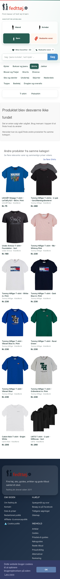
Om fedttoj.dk (10, 502)
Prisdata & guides (40, 537)
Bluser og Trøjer (11, 72)
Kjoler (6, 66)
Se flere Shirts (49, 159)
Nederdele (49, 77)
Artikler (35, 529)
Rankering (36, 558)
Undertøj (25, 77)
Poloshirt (35, 93)
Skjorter (36, 77)
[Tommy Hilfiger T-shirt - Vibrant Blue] (15, 370)
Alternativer (37, 554)
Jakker (44, 66)
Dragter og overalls (33, 83)
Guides (35, 533)
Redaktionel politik (12, 515)
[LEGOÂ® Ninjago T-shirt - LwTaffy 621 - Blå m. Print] (15, 179)
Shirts (34, 66)
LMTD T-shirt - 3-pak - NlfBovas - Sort (40, 438)
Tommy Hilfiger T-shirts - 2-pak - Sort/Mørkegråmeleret (44, 199)
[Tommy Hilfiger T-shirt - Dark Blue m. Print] (44, 274)
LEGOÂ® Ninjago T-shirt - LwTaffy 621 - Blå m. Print (13, 199)
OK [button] (46, 570)
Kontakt (7, 507)
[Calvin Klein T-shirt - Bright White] (15, 417)
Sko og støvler (10, 77)
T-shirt (23, 93)
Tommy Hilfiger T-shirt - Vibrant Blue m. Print (12, 342)
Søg (52, 56)
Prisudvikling (38, 550)
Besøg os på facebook (42, 507)
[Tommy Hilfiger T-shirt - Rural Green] (44, 322)
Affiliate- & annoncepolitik (15, 519)
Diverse (35, 72)
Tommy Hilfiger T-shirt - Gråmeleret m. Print (41, 390)
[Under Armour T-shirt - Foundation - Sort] (15, 226)
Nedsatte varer (45, 50)
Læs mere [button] (9, 574)
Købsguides (37, 541)
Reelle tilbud (37, 545)
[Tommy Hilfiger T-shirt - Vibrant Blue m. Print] (15, 322)
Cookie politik (13, 523)
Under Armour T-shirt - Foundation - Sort (12, 247)
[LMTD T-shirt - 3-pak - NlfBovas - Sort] (44, 417)
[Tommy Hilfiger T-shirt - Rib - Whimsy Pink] (44, 226)
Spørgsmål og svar (40, 502)
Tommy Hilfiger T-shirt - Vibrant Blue (12, 390)
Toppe (7, 83)
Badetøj (16, 83)
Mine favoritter (23, 50)
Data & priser (10, 511)
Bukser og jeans (20, 66)
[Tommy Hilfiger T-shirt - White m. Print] (15, 274)
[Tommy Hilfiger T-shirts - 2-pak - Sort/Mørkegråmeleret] (44, 179)
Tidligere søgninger (41, 511)
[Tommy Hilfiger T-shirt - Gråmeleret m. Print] (44, 370)
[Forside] (15, 7)
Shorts (25, 72)
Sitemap (36, 515)
